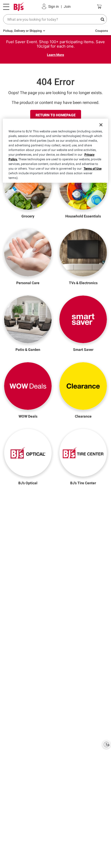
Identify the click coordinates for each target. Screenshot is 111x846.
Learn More (55, 55)
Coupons (101, 31)
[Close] (101, 125)
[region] (55, 151)
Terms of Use (92, 168)
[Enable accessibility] (106, 744)
